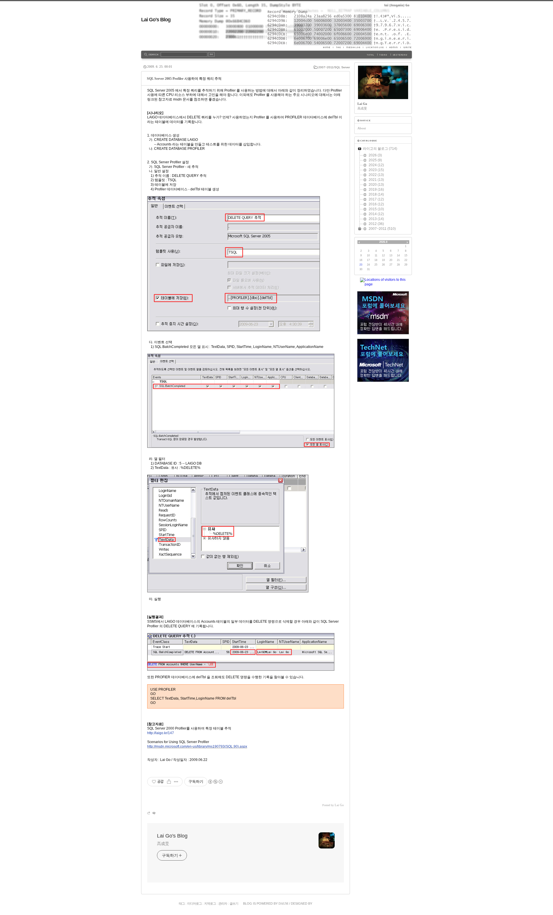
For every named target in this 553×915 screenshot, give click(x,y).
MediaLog (353, 47)
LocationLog (374, 47)
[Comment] (153, 812)
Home (328, 47)
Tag (338, 47)
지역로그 (210, 903)
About (361, 128)
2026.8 (383, 241)
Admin (393, 47)
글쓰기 (234, 903)
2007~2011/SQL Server (334, 67)
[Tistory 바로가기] (383, 121)
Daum (283, 903)
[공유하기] (169, 781)
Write (406, 47)
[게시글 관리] (176, 781)
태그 (182, 903)
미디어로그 (194, 903)
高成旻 (163, 843)
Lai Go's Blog (156, 19)
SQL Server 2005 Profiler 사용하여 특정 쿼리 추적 (184, 79)
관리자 (222, 903)
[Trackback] (149, 812)
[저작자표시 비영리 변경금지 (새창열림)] (215, 781)
